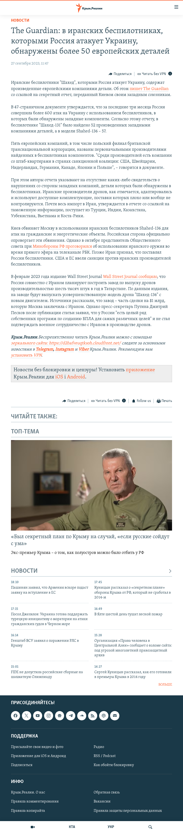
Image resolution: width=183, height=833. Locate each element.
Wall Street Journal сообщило (130, 277)
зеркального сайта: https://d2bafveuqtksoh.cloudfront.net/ (66, 343)
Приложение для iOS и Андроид (38, 756)
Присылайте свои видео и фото (37, 747)
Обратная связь (107, 793)
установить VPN (26, 355)
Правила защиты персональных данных (128, 811)
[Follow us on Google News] (59, 715)
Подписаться (21, 765)
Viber (84, 349)
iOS (59, 377)
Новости (20, 21)
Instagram (64, 349)
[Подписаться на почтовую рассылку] (114, 715)
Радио (99, 747)
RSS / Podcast (105, 756)
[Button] (120, 74)
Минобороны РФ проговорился (62, 247)
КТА (72, 827)
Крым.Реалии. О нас (28, 793)
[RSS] (92, 715)
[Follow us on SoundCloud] (81, 715)
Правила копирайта (28, 811)
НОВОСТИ (24, 571)
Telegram (44, 349)
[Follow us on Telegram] (70, 715)
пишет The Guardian (149, 89)
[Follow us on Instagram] (48, 715)
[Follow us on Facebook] (15, 715)
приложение (140, 369)
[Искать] (150, 827)
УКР (111, 827)
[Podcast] (103, 715)
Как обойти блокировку (114, 765)
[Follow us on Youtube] (37, 715)
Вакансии (102, 802)
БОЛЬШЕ (165, 685)
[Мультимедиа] (32, 827)
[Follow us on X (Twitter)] (26, 715)
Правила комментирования (35, 802)
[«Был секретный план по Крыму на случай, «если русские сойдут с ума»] (91, 485)
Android (76, 377)
